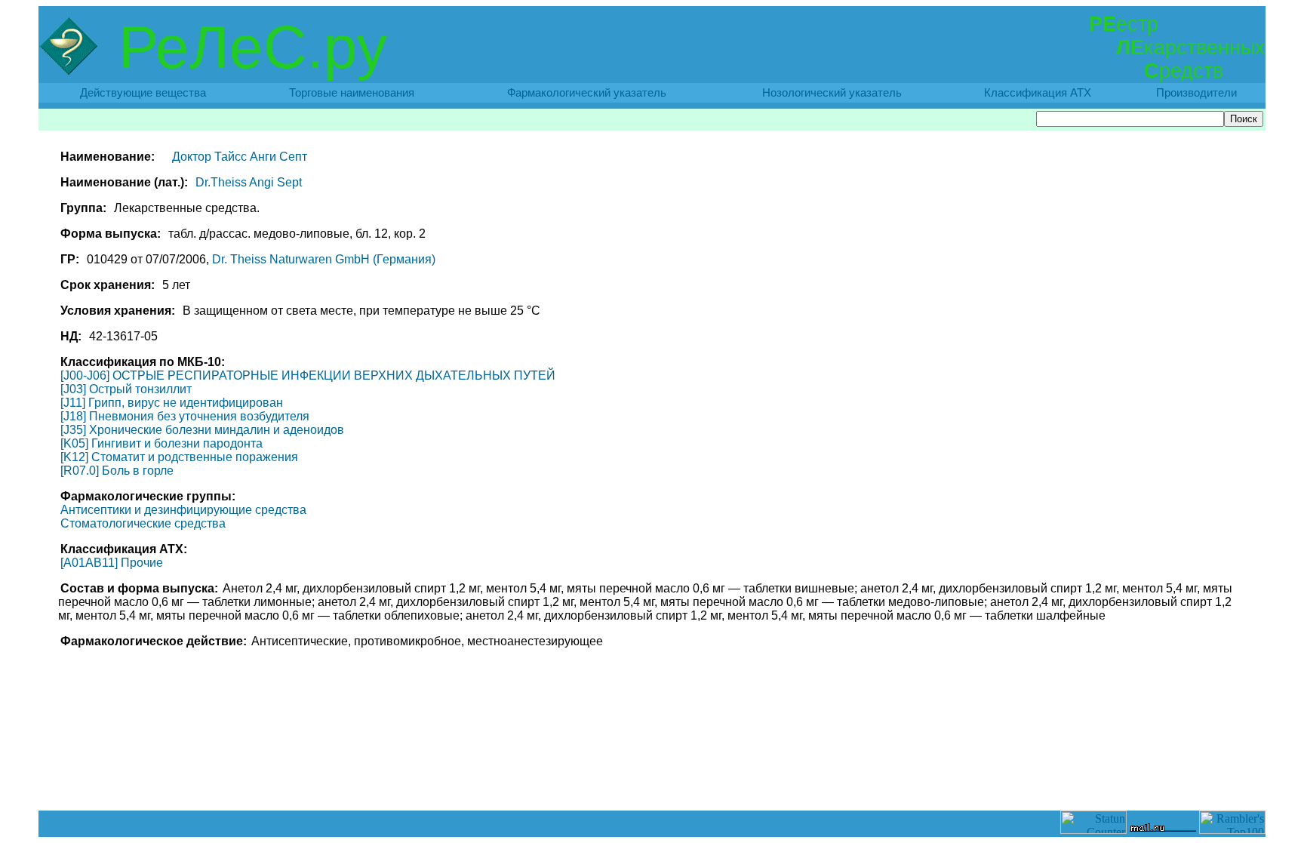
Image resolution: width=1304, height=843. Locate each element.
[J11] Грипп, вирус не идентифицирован (171, 402)
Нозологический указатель (832, 93)
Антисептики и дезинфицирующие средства (183, 509)
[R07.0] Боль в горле (117, 470)
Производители (1196, 93)
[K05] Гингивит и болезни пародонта (161, 443)
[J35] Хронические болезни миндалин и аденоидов (202, 429)
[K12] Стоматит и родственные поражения (179, 457)
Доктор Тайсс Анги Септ (239, 156)
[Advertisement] (652, 777)
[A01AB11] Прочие (111, 562)
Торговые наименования (351, 93)
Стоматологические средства (143, 523)
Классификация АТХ (1037, 93)
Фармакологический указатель (586, 93)
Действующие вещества (143, 93)
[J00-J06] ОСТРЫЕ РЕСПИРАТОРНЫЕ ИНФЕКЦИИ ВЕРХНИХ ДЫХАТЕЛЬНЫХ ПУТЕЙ (307, 375)
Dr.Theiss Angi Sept (248, 182)
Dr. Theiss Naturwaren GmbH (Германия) (323, 259)
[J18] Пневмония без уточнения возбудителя (184, 416)
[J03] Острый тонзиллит (126, 389)
